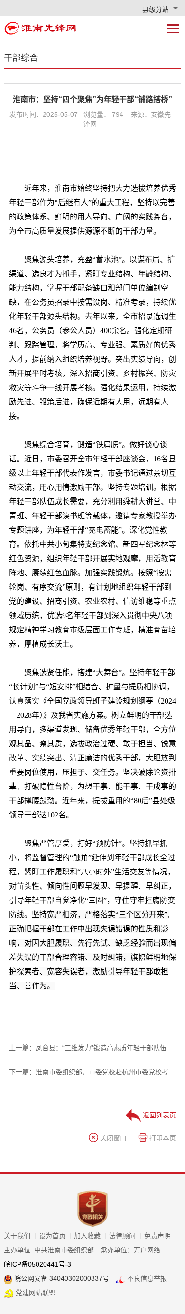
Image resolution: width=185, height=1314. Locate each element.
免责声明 (157, 1235)
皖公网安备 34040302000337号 (60, 1278)
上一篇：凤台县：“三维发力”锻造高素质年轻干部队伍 (87, 1047)
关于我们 (20, 1235)
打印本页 (162, 1138)
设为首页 (55, 1235)
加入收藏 (90, 1235)
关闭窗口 (112, 1138)
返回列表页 (158, 1115)
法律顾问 (125, 1235)
